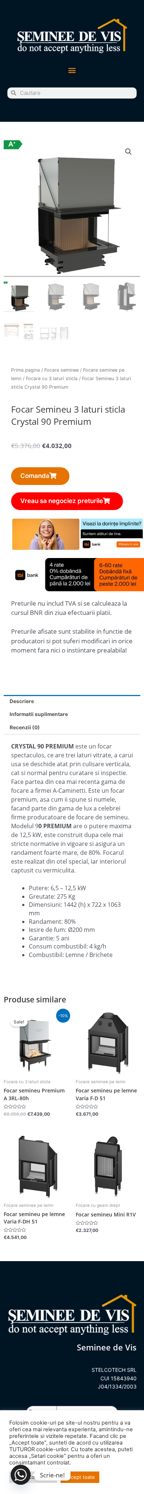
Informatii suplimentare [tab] (39, 714)
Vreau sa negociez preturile (61, 501)
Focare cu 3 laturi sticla (52, 378)
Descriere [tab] (22, 701)
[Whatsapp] (21, 1475)
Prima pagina (25, 370)
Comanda (34, 475)
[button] (72, 70)
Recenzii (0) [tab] (25, 727)
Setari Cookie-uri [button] (33, 1477)
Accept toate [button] (80, 1477)
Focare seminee (61, 370)
